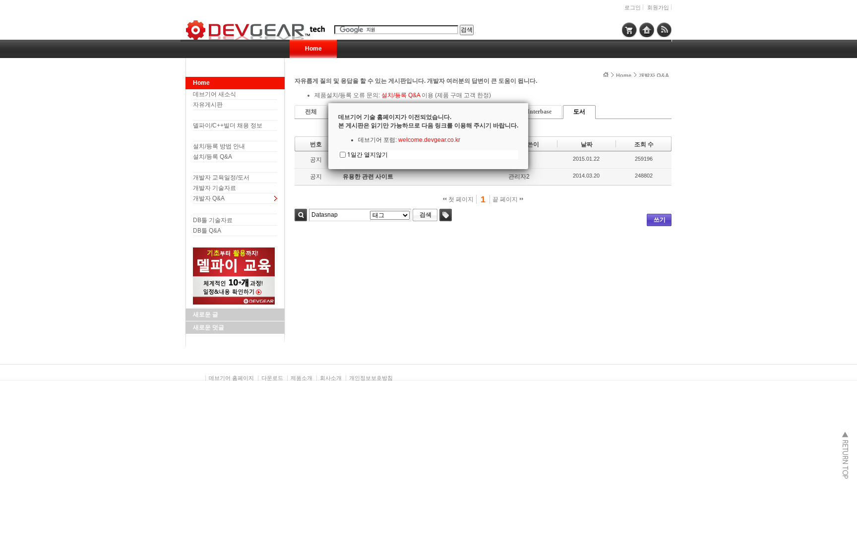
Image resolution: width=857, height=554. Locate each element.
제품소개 (301, 378)
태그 (445, 215)
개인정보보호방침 (371, 378)
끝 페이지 (505, 199)
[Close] (528, 103)
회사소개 (331, 378)
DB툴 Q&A (207, 230)
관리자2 (519, 176)
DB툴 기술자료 (213, 220)
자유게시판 (208, 104)
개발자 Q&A (209, 198)
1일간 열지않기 (367, 154)
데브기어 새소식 (214, 94)
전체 (311, 111)
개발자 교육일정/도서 (221, 177)
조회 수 (644, 144)
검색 (301, 215)
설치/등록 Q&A (212, 156)
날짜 (587, 144)
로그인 (632, 7)
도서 (579, 111)
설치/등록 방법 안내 (219, 146)
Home (313, 48)
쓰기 (660, 219)
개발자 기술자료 (214, 188)
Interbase (539, 111)
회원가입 (658, 7)
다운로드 (272, 378)
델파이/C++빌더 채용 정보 (227, 125)
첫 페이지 (460, 199)
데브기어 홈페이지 (231, 378)
